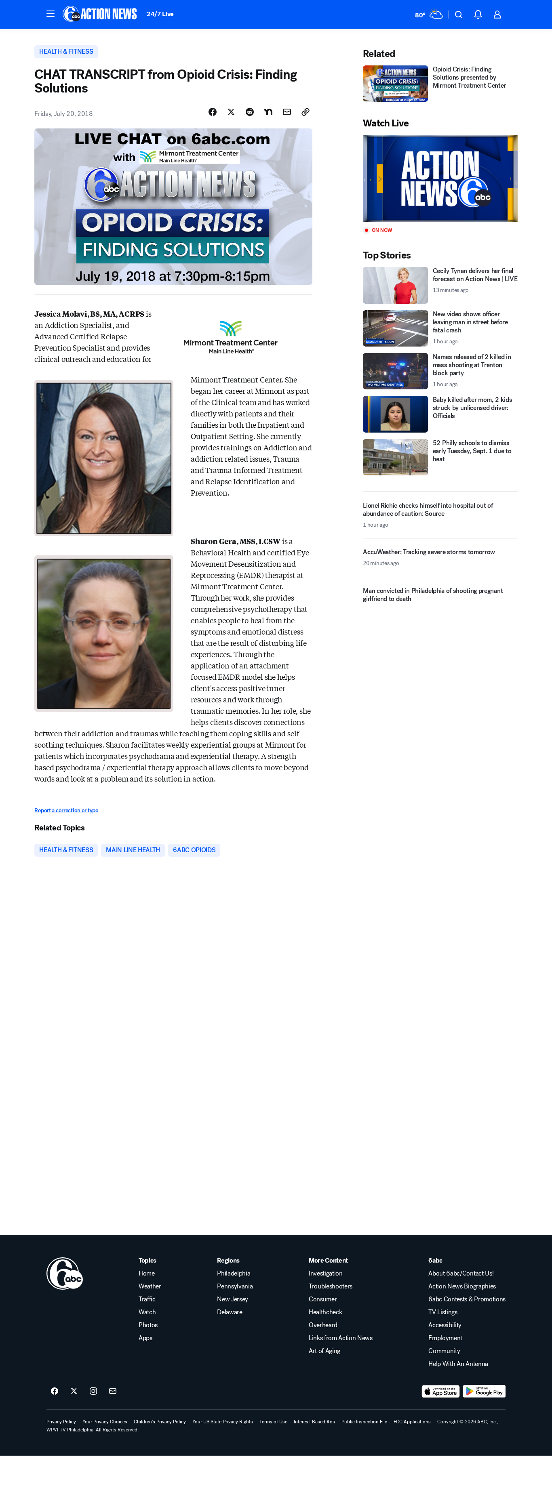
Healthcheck (325, 1312)
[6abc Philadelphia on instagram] (93, 1391)
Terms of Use (273, 1421)
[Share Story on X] (231, 112)
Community (444, 1351)
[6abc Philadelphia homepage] (100, 14)
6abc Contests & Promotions (467, 1299)
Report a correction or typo (66, 810)
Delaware (229, 1312)
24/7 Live (160, 14)
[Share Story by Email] (287, 112)
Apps (145, 1338)
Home (147, 1273)
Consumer (323, 1299)
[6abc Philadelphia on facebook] (54, 1391)
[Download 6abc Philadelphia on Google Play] (484, 1391)
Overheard (323, 1325)
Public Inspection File (364, 1421)
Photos (148, 1325)
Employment (445, 1338)
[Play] (440, 178)
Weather (150, 1286)
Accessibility (444, 1325)
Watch (147, 1312)
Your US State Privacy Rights (222, 1421)
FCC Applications (412, 1421)
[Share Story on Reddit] (250, 112)
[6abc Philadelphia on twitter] (74, 1391)
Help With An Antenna (458, 1364)
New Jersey (232, 1299)
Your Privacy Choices (104, 1421)
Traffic (147, 1299)
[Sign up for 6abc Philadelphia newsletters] (113, 1391)
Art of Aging (324, 1351)
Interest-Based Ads (314, 1421)
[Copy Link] (305, 112)
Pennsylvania (235, 1286)
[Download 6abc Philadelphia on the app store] (440, 1391)
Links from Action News (341, 1338)
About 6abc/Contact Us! (460, 1273)
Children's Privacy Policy (160, 1421)
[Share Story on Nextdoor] (268, 112)
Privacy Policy (61, 1421)
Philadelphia (233, 1273)
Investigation (326, 1273)
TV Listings (442, 1312)
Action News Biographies (462, 1286)
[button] (50, 14)
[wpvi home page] (64, 1273)
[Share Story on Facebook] (212, 112)
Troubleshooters (330, 1286)
